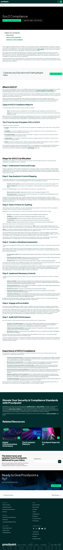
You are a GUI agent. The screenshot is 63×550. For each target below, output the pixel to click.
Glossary (3, 5)
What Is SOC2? (10, 35)
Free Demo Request (36, 538)
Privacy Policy (30, 544)
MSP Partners (5, 519)
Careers (34, 511)
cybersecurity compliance (15, 409)
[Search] (59, 2)
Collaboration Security (7, 507)
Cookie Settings (43, 544)
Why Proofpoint (35, 507)
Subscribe (59, 461)
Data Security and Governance (8, 509)
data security (40, 49)
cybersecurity (31, 147)
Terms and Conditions (22, 544)
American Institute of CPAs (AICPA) (44, 90)
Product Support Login (7, 528)
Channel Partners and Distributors (9, 517)
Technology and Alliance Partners (9, 521)
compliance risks (31, 406)
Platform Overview (6, 504)
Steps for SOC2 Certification (13, 37)
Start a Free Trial (55, 73)
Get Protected (55, 485)
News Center (35, 516)
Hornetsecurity (35, 520)
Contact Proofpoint (51, 413)
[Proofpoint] (5, 1)
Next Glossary (55, 495)
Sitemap (36, 544)
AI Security (4, 511)
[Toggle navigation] (61, 2)
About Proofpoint (36, 504)
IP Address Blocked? (6, 532)
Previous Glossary (8, 495)
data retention (40, 406)
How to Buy (34, 509)
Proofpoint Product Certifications (32, 20)
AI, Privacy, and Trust (36, 518)
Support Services (5, 530)
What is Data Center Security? (11, 20)
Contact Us (34, 536)
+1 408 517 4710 (35, 531)
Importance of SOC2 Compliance (14, 39)
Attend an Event (35, 534)
